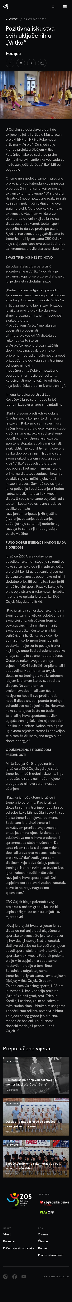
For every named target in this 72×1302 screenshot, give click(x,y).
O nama (43, 1234)
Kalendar (9, 1241)
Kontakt (43, 1248)
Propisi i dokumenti (50, 1255)
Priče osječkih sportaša (18, 1248)
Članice (43, 1241)
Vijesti (13, 19)
